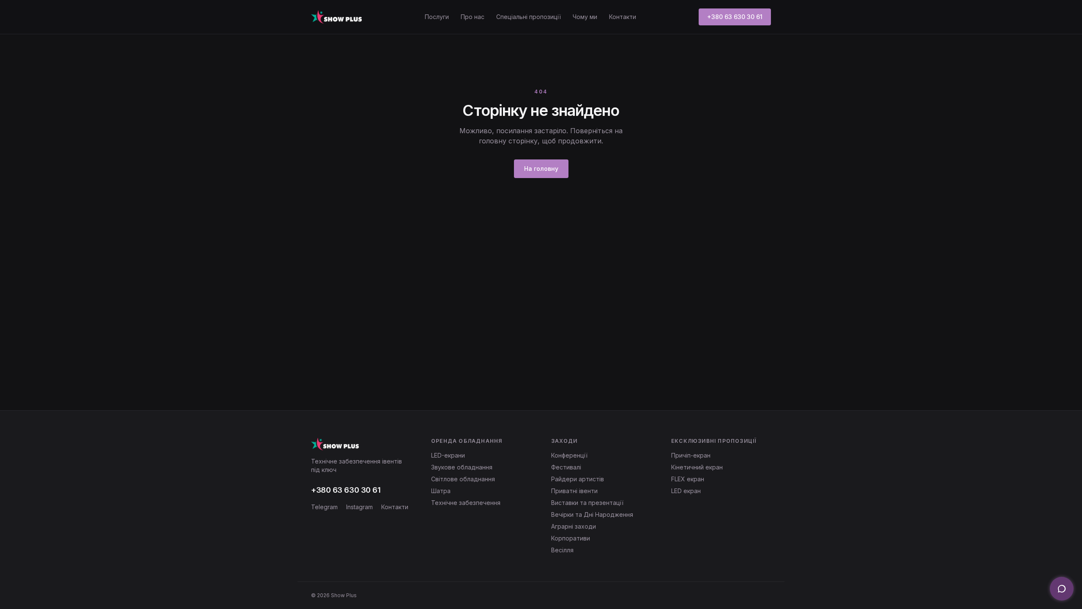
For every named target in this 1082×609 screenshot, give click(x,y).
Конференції (569, 455)
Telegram (324, 506)
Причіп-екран (690, 455)
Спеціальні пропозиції (528, 16)
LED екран (686, 490)
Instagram (359, 506)
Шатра (441, 490)
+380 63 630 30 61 (734, 16)
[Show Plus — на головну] (336, 17)
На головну (541, 168)
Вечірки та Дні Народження (592, 514)
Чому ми (585, 16)
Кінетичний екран (697, 467)
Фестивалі (566, 467)
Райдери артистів (577, 479)
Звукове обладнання (461, 467)
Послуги (437, 16)
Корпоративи (570, 538)
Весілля (562, 550)
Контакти (622, 16)
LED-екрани (448, 455)
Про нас (472, 16)
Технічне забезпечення (465, 502)
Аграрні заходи (573, 526)
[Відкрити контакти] (1062, 589)
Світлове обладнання (463, 479)
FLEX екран (687, 479)
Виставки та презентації (587, 502)
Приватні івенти (574, 490)
